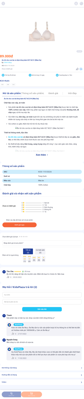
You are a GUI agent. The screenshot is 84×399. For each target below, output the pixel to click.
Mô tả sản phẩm (12, 93)
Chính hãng (7, 62)
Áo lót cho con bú (15, 137)
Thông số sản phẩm (32, 93)
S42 (13, 84)
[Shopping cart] (80, 2)
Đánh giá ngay (19, 225)
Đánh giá (53, 93)
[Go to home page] (76, 3)
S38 (2, 84)
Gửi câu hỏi (42, 309)
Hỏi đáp (72, 93)
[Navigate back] (3, 3)
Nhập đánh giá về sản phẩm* (13, 243)
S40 (8, 84)
